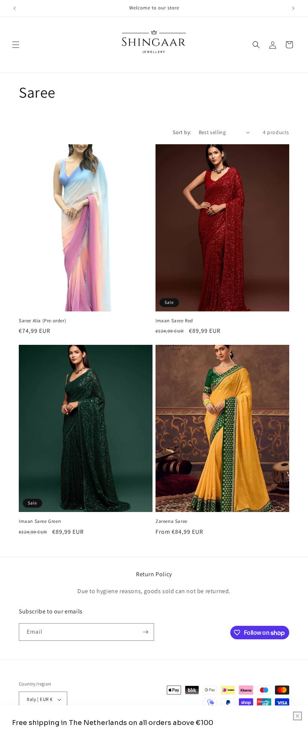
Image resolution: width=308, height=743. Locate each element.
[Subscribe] (145, 632)
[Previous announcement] (14, 8)
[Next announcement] (293, 8)
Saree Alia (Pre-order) (42, 321)
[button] (16, 44)
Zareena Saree (171, 521)
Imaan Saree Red (174, 321)
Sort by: (182, 132)
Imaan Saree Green (40, 521)
